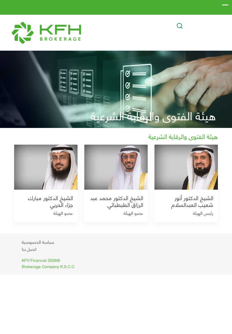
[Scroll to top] (168, 240)
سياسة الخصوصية (38, 241)
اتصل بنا (29, 249)
